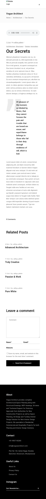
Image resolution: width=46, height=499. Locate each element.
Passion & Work (13, 276)
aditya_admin (18, 42)
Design (27, 46)
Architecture (17, 18)
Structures (19, 46)
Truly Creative (12, 262)
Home (8, 18)
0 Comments (11, 219)
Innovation (34, 46)
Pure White (10, 291)
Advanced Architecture (16, 247)
